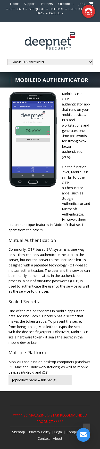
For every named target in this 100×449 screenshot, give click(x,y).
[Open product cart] (91, 4)
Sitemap (18, 432)
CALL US (54, 13)
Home (14, 4)
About (57, 438)
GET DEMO (16, 9)
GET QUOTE (37, 9)
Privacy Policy (39, 432)
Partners (47, 4)
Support (29, 4)
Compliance (76, 432)
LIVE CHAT (75, 9)
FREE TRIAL (57, 9)
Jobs (82, 4)
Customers (65, 4)
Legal (59, 432)
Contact (44, 438)
